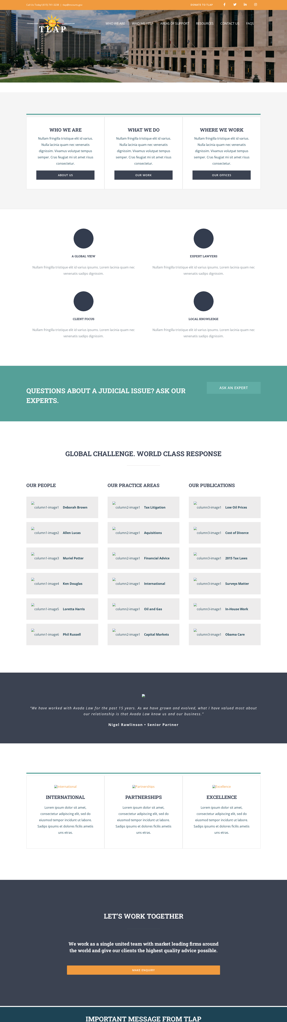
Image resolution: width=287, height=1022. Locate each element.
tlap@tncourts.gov (72, 4)
